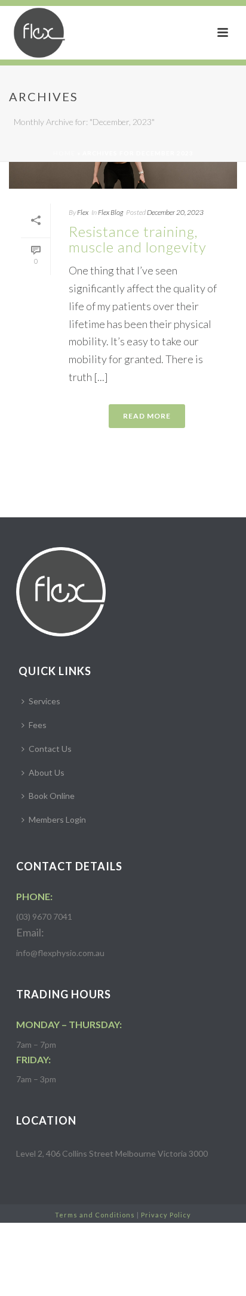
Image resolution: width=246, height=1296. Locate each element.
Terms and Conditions (95, 1215)
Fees (38, 725)
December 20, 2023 (175, 212)
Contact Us (50, 749)
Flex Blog (110, 212)
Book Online (52, 796)
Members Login (57, 819)
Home (64, 153)
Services (44, 701)
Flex (82, 212)
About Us (46, 772)
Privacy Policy (166, 1215)
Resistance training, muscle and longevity (138, 239)
